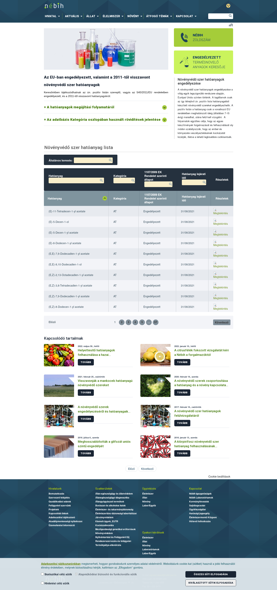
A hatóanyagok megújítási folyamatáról (80, 107)
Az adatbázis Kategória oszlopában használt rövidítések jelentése (104, 119)
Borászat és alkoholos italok (110, 505)
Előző (52, 322)
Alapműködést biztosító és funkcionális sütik (107, 574)
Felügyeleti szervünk (60, 505)
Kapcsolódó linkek (58, 513)
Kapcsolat (195, 488)
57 (155, 322)
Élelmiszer (148, 493)
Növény (146, 501)
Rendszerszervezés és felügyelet (113, 541)
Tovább (86, 362)
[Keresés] (230, 16)
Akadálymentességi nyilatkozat (65, 521)
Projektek (54, 509)
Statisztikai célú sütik (58, 574)
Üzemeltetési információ (62, 525)
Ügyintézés (149, 488)
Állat (144, 497)
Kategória (119, 198)
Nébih (99, 6)
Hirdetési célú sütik (56, 583)
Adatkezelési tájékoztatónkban (61, 564)
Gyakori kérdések (153, 532)
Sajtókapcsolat (197, 505)
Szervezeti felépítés (59, 497)
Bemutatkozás (56, 493)
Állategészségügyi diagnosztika (112, 497)
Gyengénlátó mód (228, 6)
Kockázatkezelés (104, 525)
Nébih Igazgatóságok (200, 493)
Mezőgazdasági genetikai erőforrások (115, 529)
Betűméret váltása (230, 25)
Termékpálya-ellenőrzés (108, 545)
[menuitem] (53, 16)
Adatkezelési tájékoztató (62, 517)
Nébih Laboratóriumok (201, 497)
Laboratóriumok (150, 549)
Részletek (222, 198)
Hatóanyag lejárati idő (194, 198)
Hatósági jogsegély (199, 513)
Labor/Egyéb (149, 505)
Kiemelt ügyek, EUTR (106, 521)
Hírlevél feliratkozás (200, 521)
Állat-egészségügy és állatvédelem (114, 493)
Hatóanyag (55, 198)
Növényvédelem (104, 533)
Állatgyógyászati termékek (109, 501)
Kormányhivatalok (199, 501)
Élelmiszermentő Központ (203, 517)
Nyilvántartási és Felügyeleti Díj (112, 537)
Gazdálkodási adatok (60, 501)
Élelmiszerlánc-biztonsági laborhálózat (116, 513)
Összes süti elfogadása (211, 574)
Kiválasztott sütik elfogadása (210, 582)
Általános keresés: (61, 160)
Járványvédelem (104, 517)
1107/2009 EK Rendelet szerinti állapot (155, 198)
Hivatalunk (55, 488)
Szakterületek (103, 488)
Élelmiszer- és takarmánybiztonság (114, 509)
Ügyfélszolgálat (197, 509)
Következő (222, 322)
